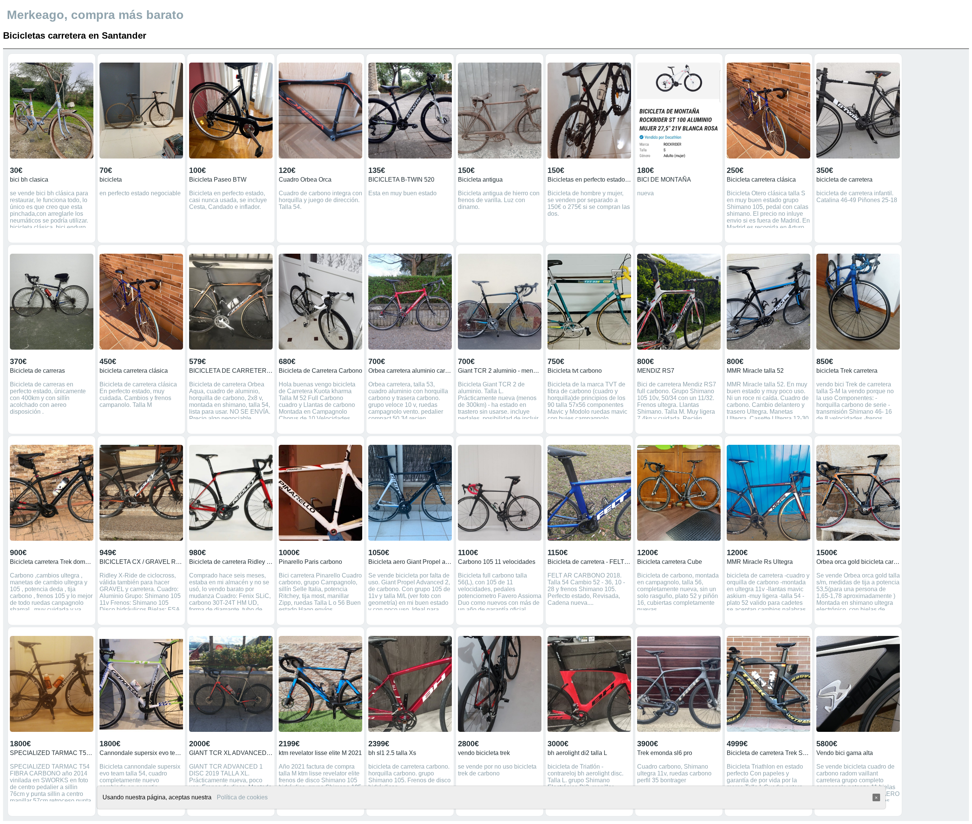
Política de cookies (242, 797)
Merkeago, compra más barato (95, 15)
